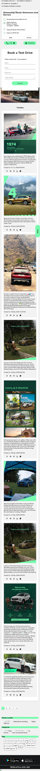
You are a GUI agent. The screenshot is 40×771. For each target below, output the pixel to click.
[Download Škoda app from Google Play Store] (13, 760)
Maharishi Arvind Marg (21, 721)
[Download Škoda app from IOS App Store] (27, 760)
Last (17, 708)
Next (13, 708)
